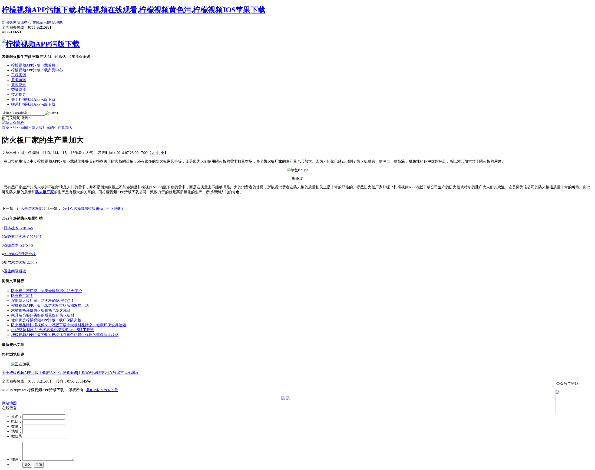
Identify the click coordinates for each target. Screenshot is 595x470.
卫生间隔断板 (15, 271)
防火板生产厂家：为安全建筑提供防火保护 (46, 291)
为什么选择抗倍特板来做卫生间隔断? (92, 208)
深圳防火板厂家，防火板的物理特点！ (42, 301)
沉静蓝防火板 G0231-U (22, 237)
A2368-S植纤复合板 (20, 254)
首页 (5, 128)
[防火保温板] (13, 123)
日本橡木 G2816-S (18, 228)
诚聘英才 (100, 373)
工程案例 (18, 75)
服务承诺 (18, 80)
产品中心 (54, 373)
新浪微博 (9, 22)
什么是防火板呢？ (31, 208)
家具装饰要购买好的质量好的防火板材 (42, 315)
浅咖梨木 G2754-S (18, 245)
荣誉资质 (18, 90)
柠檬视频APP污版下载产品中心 (37, 70)
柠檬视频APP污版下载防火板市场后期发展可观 (50, 305)
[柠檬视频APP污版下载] (41, 44)
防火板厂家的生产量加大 (52, 128)
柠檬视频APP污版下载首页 (33, 65)
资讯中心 (24, 22)
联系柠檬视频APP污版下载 (33, 104)
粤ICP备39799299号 (102, 390)
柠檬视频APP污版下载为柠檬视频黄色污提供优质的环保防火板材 (65, 335)
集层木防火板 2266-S (21, 262)
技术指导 (18, 95)
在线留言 (39, 22)
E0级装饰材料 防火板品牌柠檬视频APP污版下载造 (52, 330)
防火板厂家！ (22, 296)
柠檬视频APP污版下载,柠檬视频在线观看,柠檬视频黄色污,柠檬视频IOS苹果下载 (133, 10)
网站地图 (55, 22)
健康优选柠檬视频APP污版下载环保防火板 (46, 320)
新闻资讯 (18, 85)
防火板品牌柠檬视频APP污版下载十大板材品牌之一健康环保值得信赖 (68, 325)
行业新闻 (20, 128)
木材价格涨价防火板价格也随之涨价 (41, 310)
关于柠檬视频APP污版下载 (33, 99)
